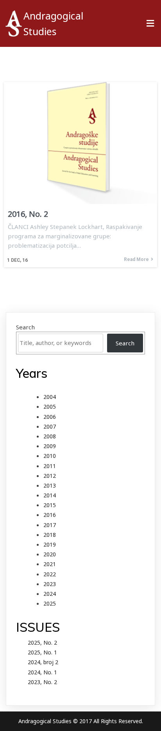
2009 (49, 446)
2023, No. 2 (42, 682)
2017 (49, 525)
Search (25, 327)
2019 (49, 544)
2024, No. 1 (42, 672)
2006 (49, 416)
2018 (49, 534)
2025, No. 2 (42, 642)
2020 (49, 554)
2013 (49, 485)
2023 (49, 584)
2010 (49, 455)
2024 (49, 593)
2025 (49, 603)
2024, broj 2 (43, 662)
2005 (49, 406)
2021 (49, 564)
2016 (49, 514)
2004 (49, 396)
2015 (49, 505)
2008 (49, 436)
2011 (49, 466)
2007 (49, 426)
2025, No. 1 (42, 652)
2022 (49, 574)
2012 (49, 475)
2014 (49, 495)
